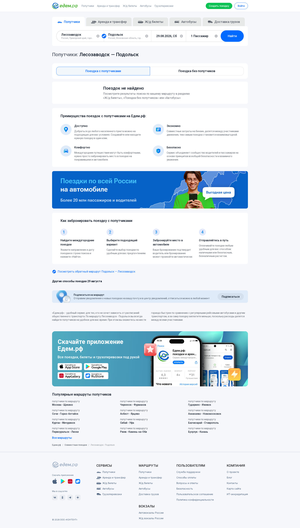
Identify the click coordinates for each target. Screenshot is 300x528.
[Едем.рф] (65, 6)
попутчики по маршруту (66, 403)
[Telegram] (70, 497)
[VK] (55, 497)
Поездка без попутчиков (196, 71)
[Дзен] (78, 497)
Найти (232, 36)
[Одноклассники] (62, 497)
